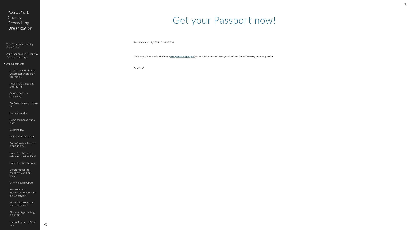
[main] (224, 20)
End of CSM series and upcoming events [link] (22, 204)
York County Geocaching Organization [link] (19, 45)
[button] (405, 4)
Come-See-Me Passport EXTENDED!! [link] (23, 145)
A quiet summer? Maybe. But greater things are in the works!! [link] (23, 73)
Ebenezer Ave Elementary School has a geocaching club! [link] (23, 192)
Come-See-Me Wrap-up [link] (23, 162)
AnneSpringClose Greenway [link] (19, 95)
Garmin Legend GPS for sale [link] (22, 223)
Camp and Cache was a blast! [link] (22, 121)
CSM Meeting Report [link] (21, 182)
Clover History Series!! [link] (22, 136)
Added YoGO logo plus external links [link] (22, 85)
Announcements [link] (15, 63)
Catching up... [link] (17, 129)
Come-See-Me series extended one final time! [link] (23, 154)
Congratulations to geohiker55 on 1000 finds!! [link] (20, 172)
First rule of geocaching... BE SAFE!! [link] (23, 214)
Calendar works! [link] (18, 113)
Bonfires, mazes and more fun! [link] (24, 105)
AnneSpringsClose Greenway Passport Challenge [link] (22, 55)
